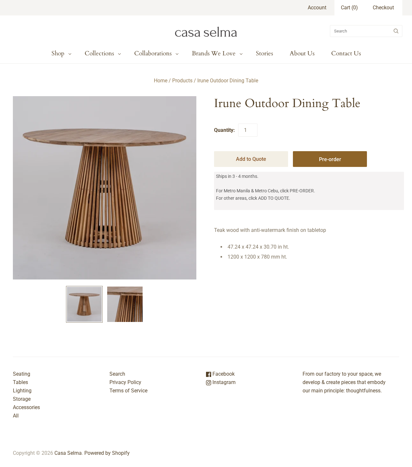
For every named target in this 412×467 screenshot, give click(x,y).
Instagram (223, 382)
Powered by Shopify (107, 453)
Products (182, 81)
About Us (302, 53)
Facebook (223, 374)
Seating (21, 374)
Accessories (26, 407)
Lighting (22, 391)
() (349, 8)
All (16, 416)
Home (160, 81)
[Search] (396, 31)
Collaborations (153, 53)
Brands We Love (214, 53)
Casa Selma (68, 453)
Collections (99, 53)
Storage (22, 399)
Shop (58, 53)
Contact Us (346, 53)
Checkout (383, 8)
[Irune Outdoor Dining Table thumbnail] (84, 304)
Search (117, 374)
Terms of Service (128, 391)
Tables (20, 382)
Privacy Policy (125, 382)
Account (317, 8)
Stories (264, 53)
